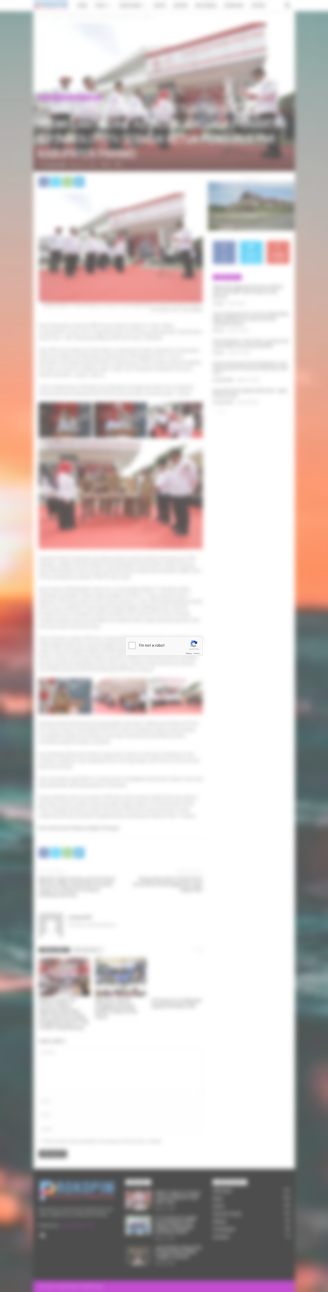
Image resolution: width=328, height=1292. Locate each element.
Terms (196, 653)
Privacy (189, 653)
